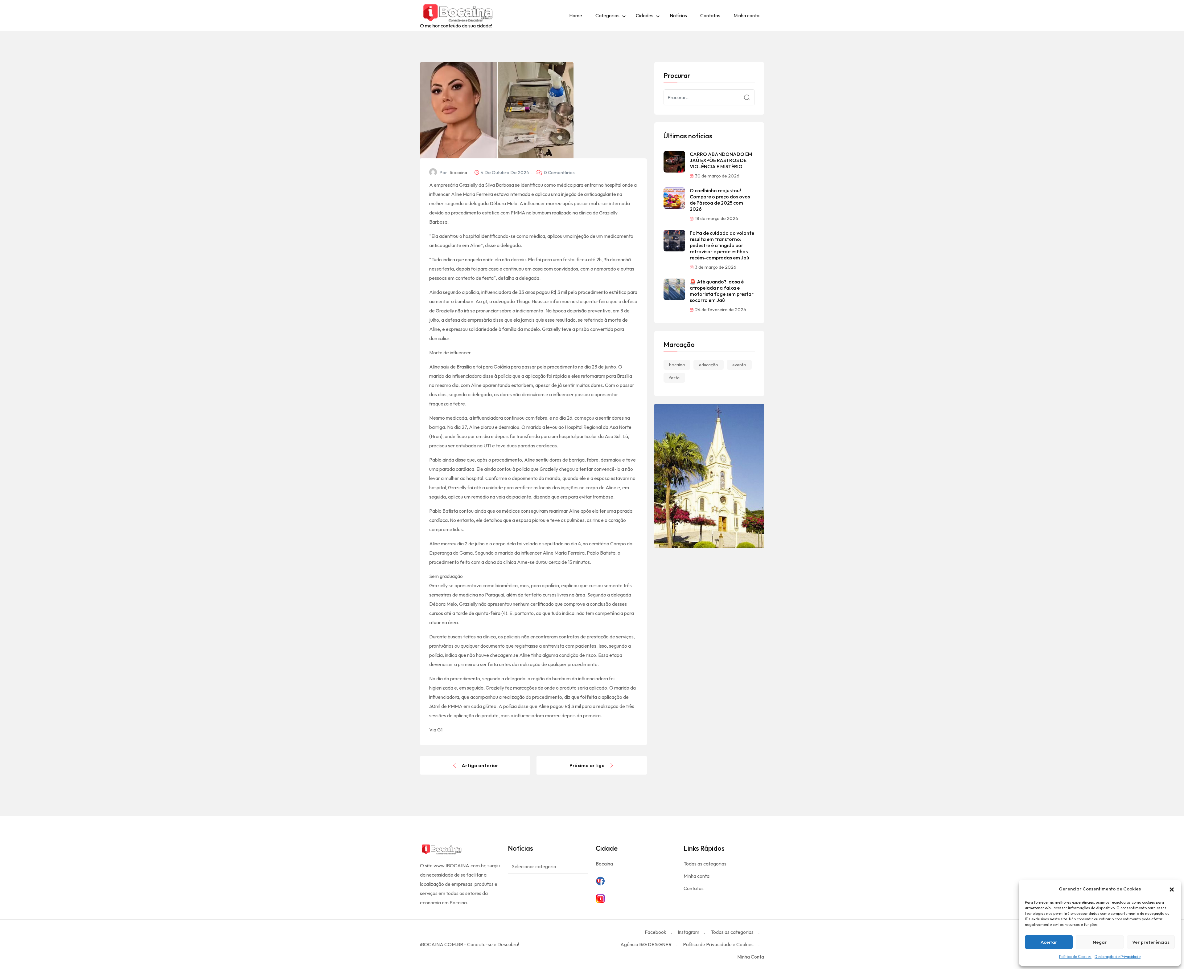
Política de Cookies (1075, 956)
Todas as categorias (705, 864)
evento (739, 365)
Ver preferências (1151, 942)
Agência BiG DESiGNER (646, 944)
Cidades (644, 15)
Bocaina (604, 864)
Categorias (607, 15)
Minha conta (746, 15)
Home (575, 15)
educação (708, 365)
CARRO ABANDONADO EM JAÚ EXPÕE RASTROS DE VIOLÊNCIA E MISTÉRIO (721, 160)
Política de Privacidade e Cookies (718, 944)
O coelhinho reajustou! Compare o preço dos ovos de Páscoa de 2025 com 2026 (720, 199)
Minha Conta (750, 957)
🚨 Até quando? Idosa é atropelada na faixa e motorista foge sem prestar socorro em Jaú (722, 291)
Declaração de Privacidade (1118, 956)
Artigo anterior (480, 765)
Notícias (678, 15)
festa (674, 378)
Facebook (655, 932)
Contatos (710, 15)
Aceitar (1049, 942)
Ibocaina (458, 172)
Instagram (688, 932)
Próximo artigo (587, 765)
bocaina (677, 365)
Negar (1100, 942)
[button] (1172, 889)
